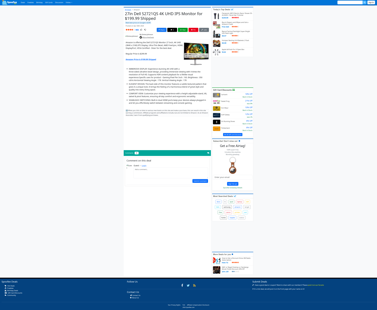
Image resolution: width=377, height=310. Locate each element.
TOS (183, 305)
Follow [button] (68, 2)
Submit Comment (200, 181)
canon (228, 212)
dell (247, 202)
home (223, 218)
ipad (231, 202)
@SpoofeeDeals (148, 37)
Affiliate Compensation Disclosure (198, 305)
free (220, 212)
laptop (239, 202)
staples (232, 218)
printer (237, 212)
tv (225, 202)
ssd (245, 212)
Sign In (371, 2)
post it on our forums (316, 285)
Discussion (59, 2)
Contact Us (136, 295)
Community (11, 295)
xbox (218, 202)
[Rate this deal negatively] (145, 29)
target (247, 207)
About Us (135, 298)
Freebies (30, 2)
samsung (227, 207)
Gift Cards (49, 2)
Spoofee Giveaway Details (232, 188)
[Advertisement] (167, 135)
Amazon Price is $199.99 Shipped (141, 59)
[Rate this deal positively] (141, 29)
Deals (23, 2)
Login (144, 165)
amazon (238, 207)
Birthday (39, 2)
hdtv (217, 207)
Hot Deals (11, 286)
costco (241, 218)
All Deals (128, 10)
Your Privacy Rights (174, 305)
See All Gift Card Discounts (233, 134)
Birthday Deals (12, 290)
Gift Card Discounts (222, 89)
